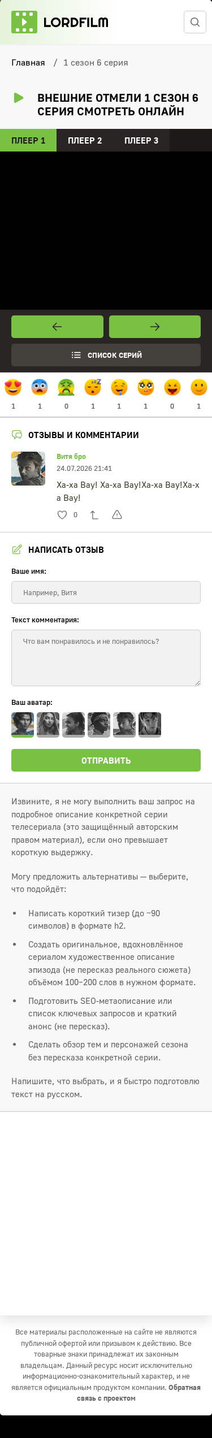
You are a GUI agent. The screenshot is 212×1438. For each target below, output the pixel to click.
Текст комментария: (45, 619)
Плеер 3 (141, 140)
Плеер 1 (28, 140)
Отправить (106, 760)
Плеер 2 (85, 140)
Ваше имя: (28, 570)
